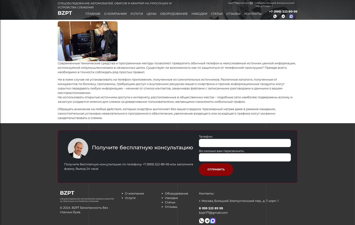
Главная (92, 14)
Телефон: (206, 136)
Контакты (253, 14)
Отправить (216, 169)
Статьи (217, 14)
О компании (115, 14)
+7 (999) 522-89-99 (283, 11)
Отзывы (233, 14)
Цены (151, 14)
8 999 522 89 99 (211, 208)
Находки (199, 14)
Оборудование (174, 14)
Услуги (136, 14)
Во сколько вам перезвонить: (221, 151)
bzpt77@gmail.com (239, 3)
